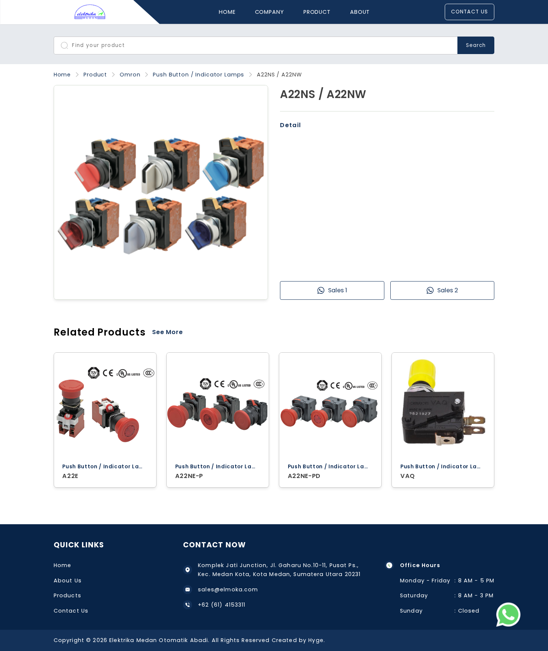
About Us (68, 580)
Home (227, 12)
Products (67, 595)
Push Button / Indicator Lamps (198, 74)
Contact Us (469, 11)
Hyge (316, 640)
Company (269, 12)
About (360, 12)
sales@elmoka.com (228, 589)
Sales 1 (337, 290)
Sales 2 (447, 290)
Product (317, 12)
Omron (130, 74)
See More (167, 332)
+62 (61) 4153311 (221, 604)
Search (476, 45)
